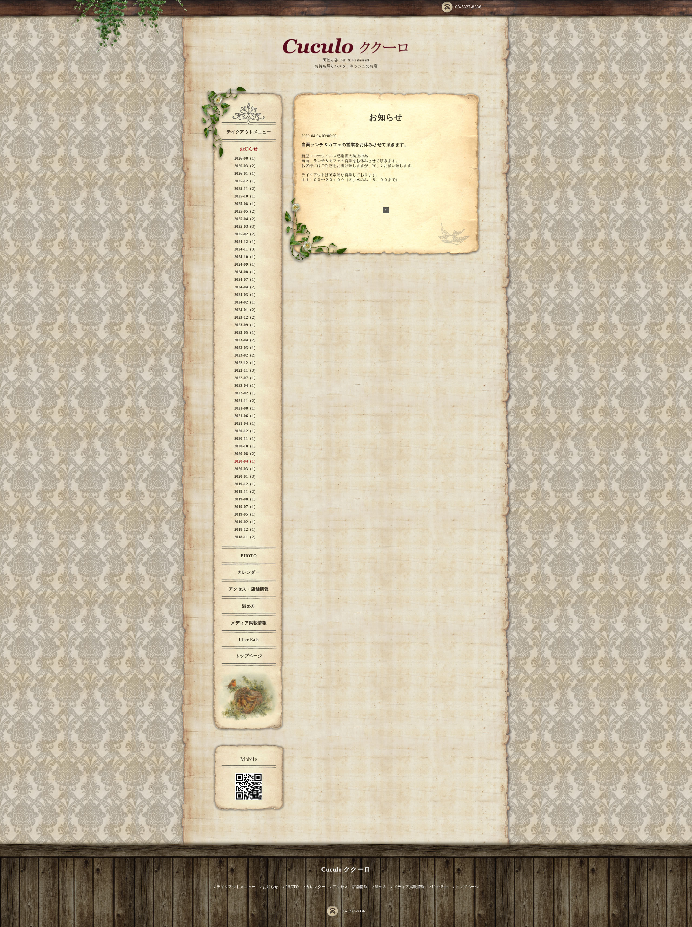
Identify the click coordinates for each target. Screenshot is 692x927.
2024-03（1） (246, 295)
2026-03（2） (246, 166)
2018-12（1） (246, 529)
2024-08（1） (246, 272)
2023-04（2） (246, 340)
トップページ (248, 656)
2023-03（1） (246, 348)
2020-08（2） (246, 454)
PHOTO (249, 555)
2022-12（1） (246, 363)
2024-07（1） (246, 280)
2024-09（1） (246, 264)
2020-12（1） (246, 431)
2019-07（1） (246, 507)
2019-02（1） (246, 522)
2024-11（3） (246, 249)
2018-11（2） (246, 537)
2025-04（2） (246, 219)
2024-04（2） (246, 287)
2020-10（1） (246, 446)
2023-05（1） (246, 333)
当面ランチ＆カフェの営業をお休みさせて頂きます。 (354, 144)
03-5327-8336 (468, 7)
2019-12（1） (246, 484)
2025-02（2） (246, 234)
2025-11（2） (246, 189)
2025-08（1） (246, 204)
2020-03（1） (246, 469)
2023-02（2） (246, 355)
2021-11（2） (246, 401)
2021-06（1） (246, 416)
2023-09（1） (246, 325)
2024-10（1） (246, 257)
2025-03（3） (246, 227)
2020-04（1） (246, 461)
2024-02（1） (246, 302)
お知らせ (249, 149)
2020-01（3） (246, 476)
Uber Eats (249, 639)
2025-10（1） (246, 196)
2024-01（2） (246, 310)
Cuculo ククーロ (346, 869)
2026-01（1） (246, 173)
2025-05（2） (246, 211)
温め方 (248, 606)
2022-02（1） (246, 393)
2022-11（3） (246, 370)
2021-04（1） (246, 423)
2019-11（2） (246, 492)
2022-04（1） (246, 386)
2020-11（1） (246, 439)
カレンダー (249, 572)
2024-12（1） (246, 242)
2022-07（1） (246, 378)
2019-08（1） (246, 499)
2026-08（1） (246, 158)
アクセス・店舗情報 (249, 589)
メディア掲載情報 (249, 623)
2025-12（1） (246, 181)
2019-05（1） (246, 514)
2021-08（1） (246, 408)
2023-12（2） (246, 317)
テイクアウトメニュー (249, 132)
